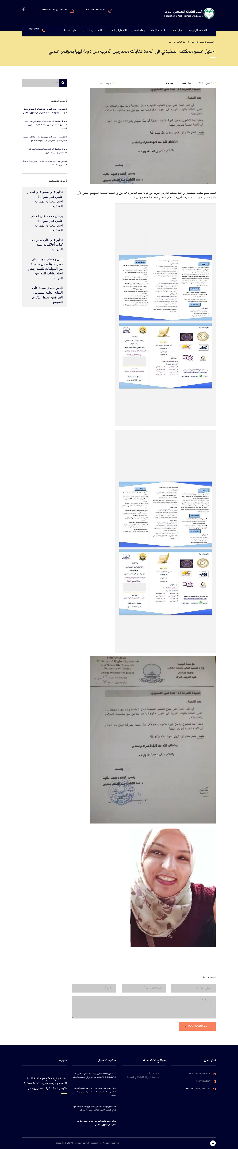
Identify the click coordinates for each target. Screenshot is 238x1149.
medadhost (96, 1143)
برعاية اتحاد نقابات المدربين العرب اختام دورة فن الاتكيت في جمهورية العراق (47, 151)
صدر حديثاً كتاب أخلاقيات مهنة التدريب (45, 244)
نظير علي (56, 240)
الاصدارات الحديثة (117, 30)
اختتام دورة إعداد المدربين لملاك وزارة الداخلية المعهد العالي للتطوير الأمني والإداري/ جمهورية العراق (45, 138)
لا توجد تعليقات (105, 84)
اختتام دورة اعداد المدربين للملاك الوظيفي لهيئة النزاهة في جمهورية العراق (45, 163)
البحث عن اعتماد (92, 30)
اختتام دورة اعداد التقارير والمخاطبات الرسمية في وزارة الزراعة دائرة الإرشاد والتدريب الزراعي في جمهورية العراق (45, 111)
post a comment (199, 1026)
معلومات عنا (71, 30)
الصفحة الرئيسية (198, 30)
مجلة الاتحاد (138, 30)
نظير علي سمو (52, 192)
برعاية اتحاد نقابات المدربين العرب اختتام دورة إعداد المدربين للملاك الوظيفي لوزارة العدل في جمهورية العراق (46, 125)
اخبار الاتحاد (176, 30)
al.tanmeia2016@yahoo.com (197, 1089)
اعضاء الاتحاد (158, 30)
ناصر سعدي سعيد (51, 288)
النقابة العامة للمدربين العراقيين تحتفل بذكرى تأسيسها (47, 297)
